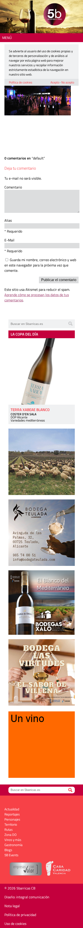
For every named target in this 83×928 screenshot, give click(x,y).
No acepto (67, 82)
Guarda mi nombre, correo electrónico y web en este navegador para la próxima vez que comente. (40, 265)
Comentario (13, 187)
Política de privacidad (20, 914)
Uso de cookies (15, 923)
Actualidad (11, 809)
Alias (8, 220)
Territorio (10, 824)
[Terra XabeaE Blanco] (41, 371)
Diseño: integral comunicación (26, 897)
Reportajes (12, 814)
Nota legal (12, 906)
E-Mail (9, 240)
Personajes (12, 819)
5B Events (11, 855)
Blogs (8, 849)
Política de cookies (20, 82)
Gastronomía (13, 844)
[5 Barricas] (54, 15)
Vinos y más (12, 839)
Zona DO (10, 834)
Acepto (54, 82)
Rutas (8, 829)
